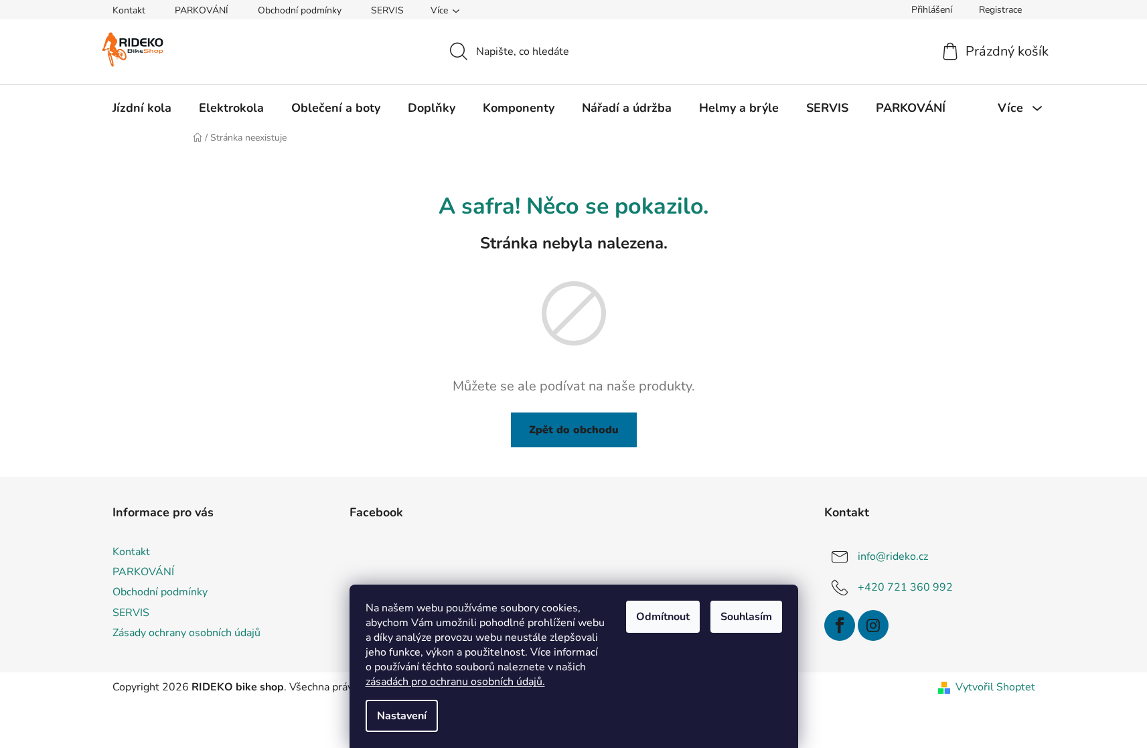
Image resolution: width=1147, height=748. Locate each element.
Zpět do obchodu (574, 430)
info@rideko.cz (893, 556)
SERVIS (387, 10)
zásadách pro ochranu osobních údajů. (455, 681)
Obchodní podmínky (299, 10)
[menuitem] (142, 108)
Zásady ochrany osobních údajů (186, 632)
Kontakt (128, 10)
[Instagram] (873, 625)
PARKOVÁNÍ (201, 10)
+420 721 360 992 (905, 587)
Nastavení (402, 715)
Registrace (1000, 9)
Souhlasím (746, 616)
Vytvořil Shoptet (995, 687)
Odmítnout (663, 616)
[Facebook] (839, 625)
